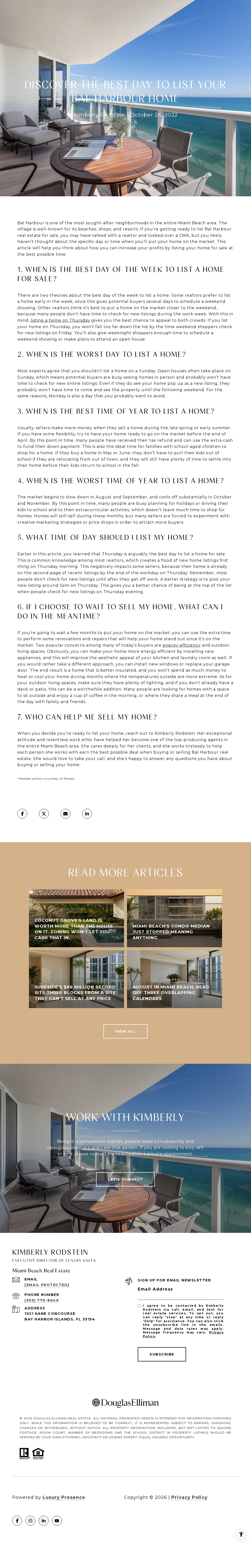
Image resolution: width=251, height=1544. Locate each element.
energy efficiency (182, 645)
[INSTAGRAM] (30, 1521)
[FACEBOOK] (17, 1521)
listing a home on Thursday (60, 320)
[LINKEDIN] (44, 1521)
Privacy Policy (189, 1497)
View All (125, 1031)
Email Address (155, 1289)
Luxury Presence (64, 1497)
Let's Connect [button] (125, 1179)
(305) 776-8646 (42, 1300)
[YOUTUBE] (57, 1521)
